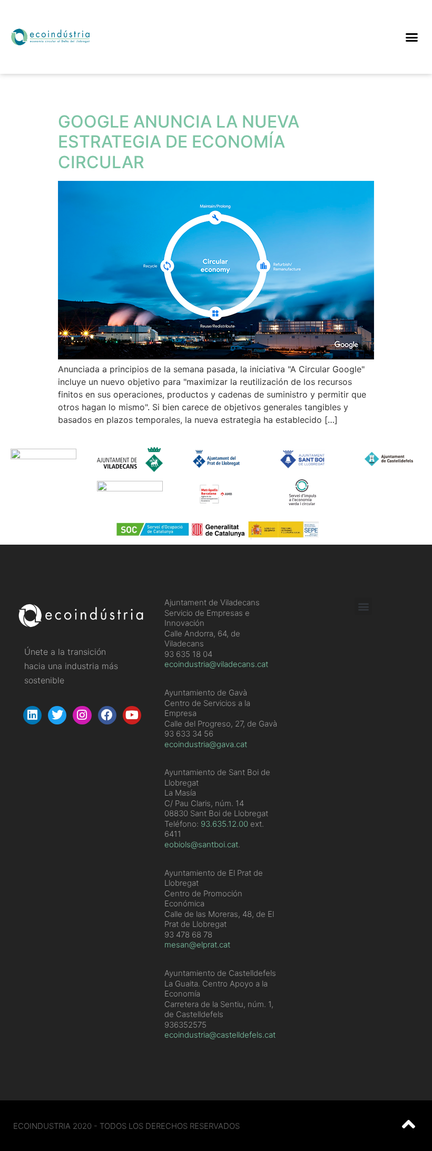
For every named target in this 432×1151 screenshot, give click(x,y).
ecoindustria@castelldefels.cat (220, 1035)
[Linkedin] (32, 715)
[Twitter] (57, 715)
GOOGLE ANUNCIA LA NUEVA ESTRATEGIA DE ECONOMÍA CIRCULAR (178, 141)
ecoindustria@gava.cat (205, 744)
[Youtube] (132, 715)
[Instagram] (82, 715)
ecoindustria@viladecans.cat (216, 664)
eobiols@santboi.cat (201, 844)
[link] (224, 824)
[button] (411, 37)
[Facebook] (107, 715)
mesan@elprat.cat (197, 945)
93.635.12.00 (224, 824)
